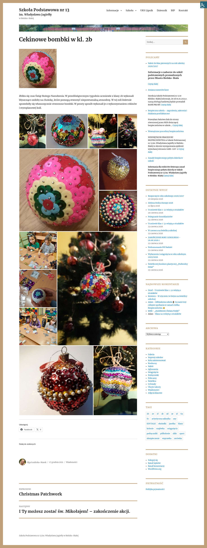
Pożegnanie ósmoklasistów (160, 217)
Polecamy (152, 378)
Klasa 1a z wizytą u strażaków (168, 314)
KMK (150, 311)
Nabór (150, 366)
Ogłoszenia (153, 369)
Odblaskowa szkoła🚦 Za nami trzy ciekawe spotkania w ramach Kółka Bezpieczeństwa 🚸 (167, 305)
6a (182, 414)
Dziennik (162, 10)
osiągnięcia (172, 428)
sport (182, 433)
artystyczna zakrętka (161, 419)
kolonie (150, 428)
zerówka (178, 438)
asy (174, 419)
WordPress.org (154, 469)
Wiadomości (71, 462)
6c (148, 419)
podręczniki (152, 433)
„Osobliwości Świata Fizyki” (167, 311)
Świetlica (152, 381)
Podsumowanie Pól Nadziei (160, 247)
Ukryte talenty (154, 387)
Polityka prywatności (155, 489)
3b (162, 414)
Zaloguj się (153, 460)
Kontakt (183, 10)
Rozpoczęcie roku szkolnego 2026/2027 (166, 196)
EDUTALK (151, 423)
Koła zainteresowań (157, 360)
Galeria (151, 354)
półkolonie (165, 433)
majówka (160, 428)
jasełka (172, 423)
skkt (175, 433)
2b (148, 414)
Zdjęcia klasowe (155, 393)
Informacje (112, 10)
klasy (180, 423)
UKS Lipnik (146, 10)
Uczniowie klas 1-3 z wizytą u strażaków (166, 210)
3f (177, 414)
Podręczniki (153, 375)
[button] (32, 131)
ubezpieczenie (153, 438)
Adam (150, 302)
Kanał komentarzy (156, 466)
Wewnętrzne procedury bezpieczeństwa (166, 131)
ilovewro (152, 296)
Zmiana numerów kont (158, 90)
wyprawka (166, 438)
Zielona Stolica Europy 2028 (160, 203)
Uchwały (152, 384)
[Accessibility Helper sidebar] (203, 4)
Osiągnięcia (153, 372)
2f (158, 414)
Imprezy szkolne (155, 357)
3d (167, 414)
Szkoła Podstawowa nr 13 (44, 9)
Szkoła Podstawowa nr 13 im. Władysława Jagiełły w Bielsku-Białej (48, 535)
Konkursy (152, 363)
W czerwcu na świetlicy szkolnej (162, 230)
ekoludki (162, 423)
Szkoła (129, 10)
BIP (173, 10)
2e (153, 414)
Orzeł (150, 290)
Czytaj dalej (153, 84)
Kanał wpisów (154, 463)
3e (172, 414)
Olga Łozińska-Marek (36, 462)
